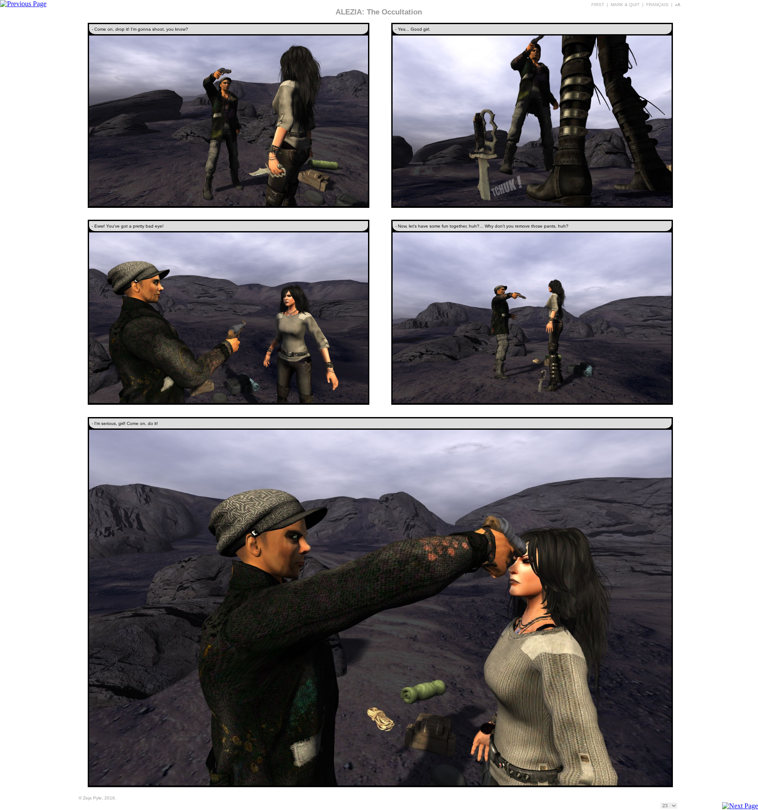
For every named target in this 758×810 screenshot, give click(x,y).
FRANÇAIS (657, 4)
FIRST (597, 4)
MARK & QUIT (625, 4)
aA (677, 4)
